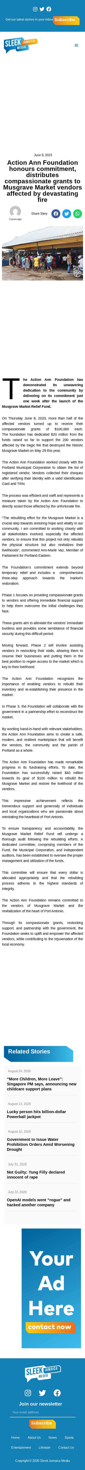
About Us (34, 1437)
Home (15, 1437)
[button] (55, 213)
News (53, 1437)
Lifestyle (44, 1447)
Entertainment (21, 1447)
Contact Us (66, 1447)
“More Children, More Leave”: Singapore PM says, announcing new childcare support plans (41, 1084)
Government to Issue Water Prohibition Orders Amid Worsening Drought (41, 1144)
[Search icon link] (64, 45)
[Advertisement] (42, 104)
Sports (69, 1437)
